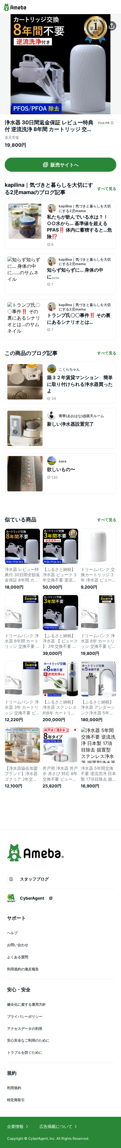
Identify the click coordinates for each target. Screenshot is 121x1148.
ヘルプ (12, 933)
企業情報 (15, 1126)
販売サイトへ (65, 165)
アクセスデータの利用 (24, 1028)
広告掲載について (55, 1126)
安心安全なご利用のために (28, 1040)
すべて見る (106, 188)
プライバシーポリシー (24, 1016)
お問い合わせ (17, 945)
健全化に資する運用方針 (26, 1004)
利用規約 (14, 1088)
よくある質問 (17, 957)
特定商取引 (16, 1100)
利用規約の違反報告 (23, 969)
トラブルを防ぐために (24, 1052)
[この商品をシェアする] (111, 26)
